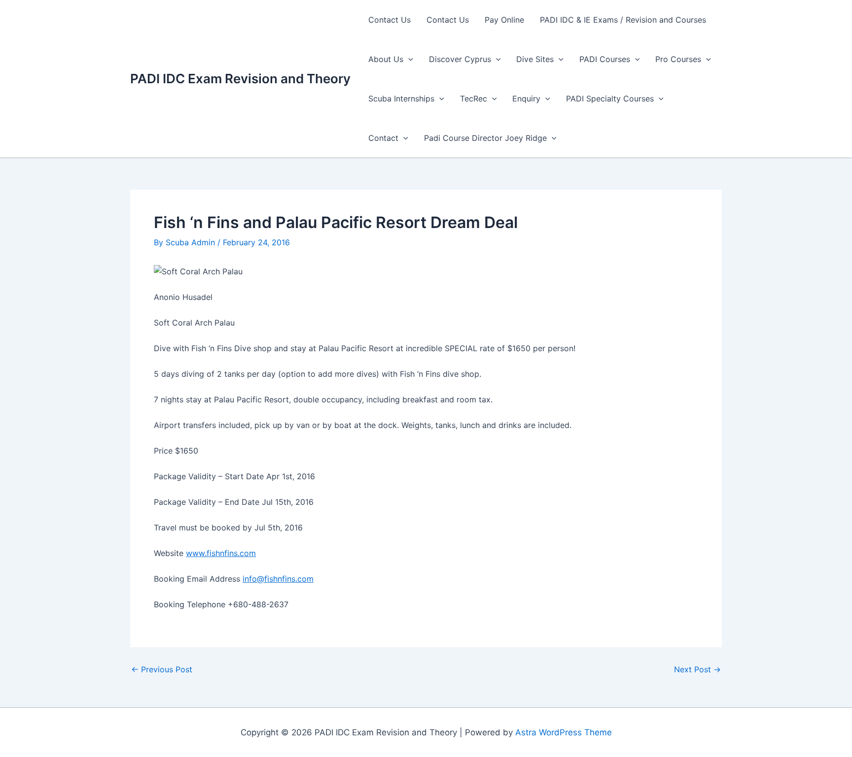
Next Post (697, 669)
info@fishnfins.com (278, 579)
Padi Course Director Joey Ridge (485, 138)
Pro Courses (678, 59)
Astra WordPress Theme (563, 732)
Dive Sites (535, 59)
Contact (383, 138)
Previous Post (161, 669)
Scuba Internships (401, 98)
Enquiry (526, 98)
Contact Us (389, 20)
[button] (408, 59)
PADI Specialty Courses (610, 98)
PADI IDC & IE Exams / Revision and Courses (623, 20)
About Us (385, 59)
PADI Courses (604, 59)
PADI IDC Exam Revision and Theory (240, 78)
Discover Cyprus (460, 59)
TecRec (473, 98)
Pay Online (504, 20)
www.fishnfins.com (221, 553)
